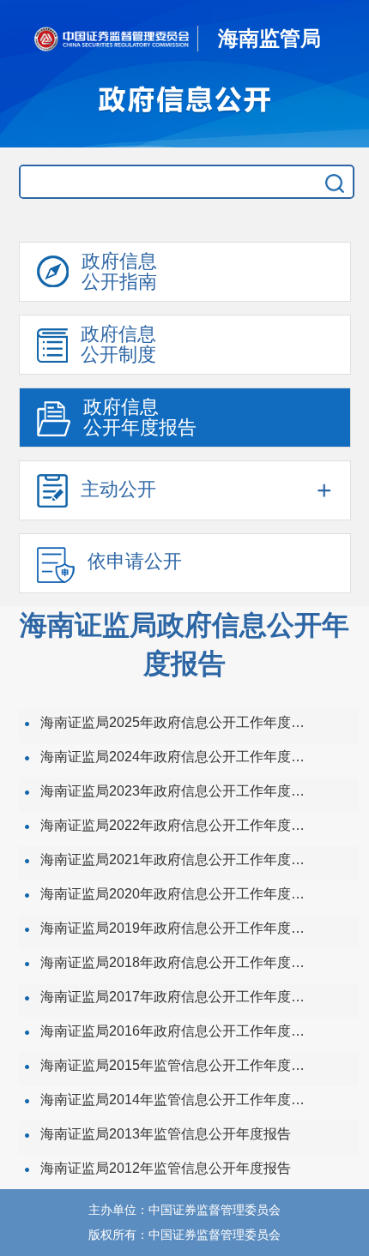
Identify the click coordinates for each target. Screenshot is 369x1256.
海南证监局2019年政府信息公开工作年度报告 (176, 928)
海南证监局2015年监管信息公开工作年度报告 (176, 1065)
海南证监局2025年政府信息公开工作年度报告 (176, 722)
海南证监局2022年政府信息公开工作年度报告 (176, 825)
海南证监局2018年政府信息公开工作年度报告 (176, 962)
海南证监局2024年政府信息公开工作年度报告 (176, 756)
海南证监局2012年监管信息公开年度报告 (165, 1168)
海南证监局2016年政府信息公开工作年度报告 (176, 1031)
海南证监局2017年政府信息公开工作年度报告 (176, 996)
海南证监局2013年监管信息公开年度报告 (165, 1134)
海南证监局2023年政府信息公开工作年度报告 (176, 791)
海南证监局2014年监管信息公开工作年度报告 (176, 1099)
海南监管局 (269, 38)
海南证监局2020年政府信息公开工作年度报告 (176, 893)
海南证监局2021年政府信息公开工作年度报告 (176, 859)
